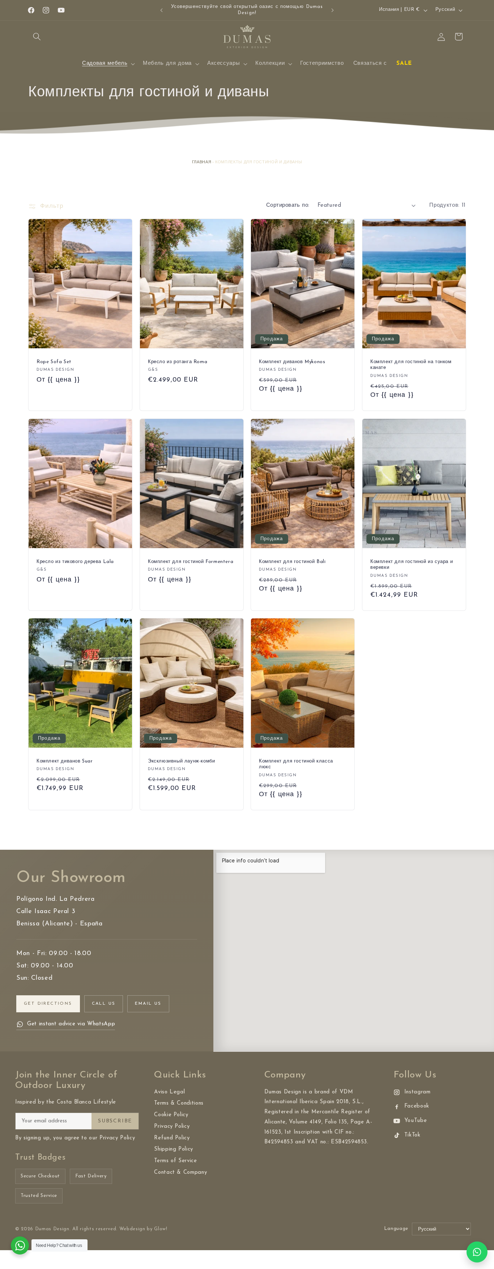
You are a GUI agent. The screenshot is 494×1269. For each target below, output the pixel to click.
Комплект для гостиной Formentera (190, 561)
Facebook (416, 1106)
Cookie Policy (171, 1115)
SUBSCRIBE (115, 1121)
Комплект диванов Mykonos (292, 362)
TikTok (412, 1135)
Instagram (417, 1092)
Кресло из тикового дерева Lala (75, 561)
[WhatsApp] (477, 1251)
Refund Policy (172, 1138)
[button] (37, 36)
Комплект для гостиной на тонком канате (411, 365)
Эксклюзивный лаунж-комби (181, 761)
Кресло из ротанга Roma (177, 362)
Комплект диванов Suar (65, 761)
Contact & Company (180, 1172)
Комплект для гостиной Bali (292, 561)
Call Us (104, 1003)
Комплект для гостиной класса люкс (296, 764)
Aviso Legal (169, 1092)
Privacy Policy (171, 1126)
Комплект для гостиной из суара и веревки (411, 564)
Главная (202, 162)
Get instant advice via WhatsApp (71, 1024)
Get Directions (48, 1003)
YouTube (415, 1120)
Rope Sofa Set (54, 362)
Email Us (148, 1003)
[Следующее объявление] (333, 10)
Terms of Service (175, 1161)
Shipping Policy (173, 1149)
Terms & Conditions (179, 1103)
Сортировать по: (288, 205)
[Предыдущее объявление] (162, 10)
